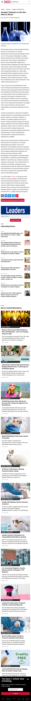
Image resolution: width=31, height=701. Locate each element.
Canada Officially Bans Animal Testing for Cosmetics (15, 503)
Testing (8, 9)
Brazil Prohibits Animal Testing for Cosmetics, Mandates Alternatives (13, 637)
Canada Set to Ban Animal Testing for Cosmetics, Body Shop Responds (14, 604)
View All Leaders (15, 220)
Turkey (13, 176)
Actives (2, 257)
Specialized (3, 240)
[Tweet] (13, 195)
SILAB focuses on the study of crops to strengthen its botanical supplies (12, 252)
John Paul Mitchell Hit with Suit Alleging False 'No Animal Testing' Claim (14, 670)
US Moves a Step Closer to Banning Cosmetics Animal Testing (13, 470)
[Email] (2, 195)
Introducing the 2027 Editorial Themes (10, 268)
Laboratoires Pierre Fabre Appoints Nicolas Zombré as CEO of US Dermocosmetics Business (11, 294)
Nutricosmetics (4, 273)
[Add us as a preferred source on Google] (16, 195)
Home (2, 9)
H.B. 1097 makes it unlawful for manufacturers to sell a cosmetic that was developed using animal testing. (14, 442)
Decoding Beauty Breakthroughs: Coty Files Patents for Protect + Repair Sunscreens (12, 235)
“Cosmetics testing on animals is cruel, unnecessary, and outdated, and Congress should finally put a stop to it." (14, 475)
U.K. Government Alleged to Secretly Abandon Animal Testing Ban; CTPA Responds (13, 570)
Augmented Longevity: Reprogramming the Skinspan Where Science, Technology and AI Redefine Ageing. (15, 366)
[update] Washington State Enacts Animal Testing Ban (15, 437)
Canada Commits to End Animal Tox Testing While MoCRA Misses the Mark (14, 536)
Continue (15, 693)
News (2, 265)
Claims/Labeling (6, 666)
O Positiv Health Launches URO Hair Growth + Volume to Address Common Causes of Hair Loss (12, 277)
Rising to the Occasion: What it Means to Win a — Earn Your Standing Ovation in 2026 (15, 331)
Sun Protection (6, 398)
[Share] (6, 195)
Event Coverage (6, 327)
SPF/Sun (2, 231)
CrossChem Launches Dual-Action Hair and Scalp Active (12, 260)
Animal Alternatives (18, 9)
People (2, 291)
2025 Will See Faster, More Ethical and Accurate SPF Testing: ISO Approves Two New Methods (15, 403)
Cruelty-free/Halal (7, 433)
